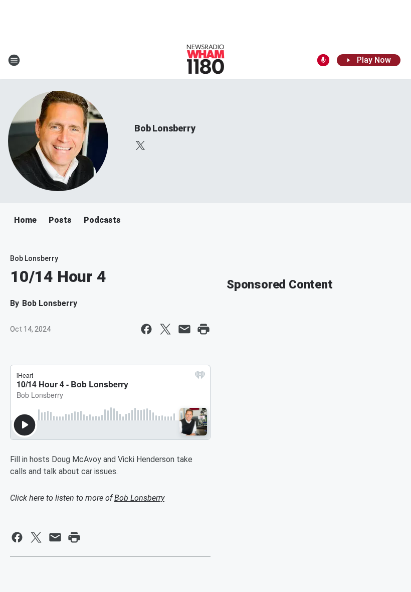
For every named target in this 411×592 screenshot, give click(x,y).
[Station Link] (205, 60)
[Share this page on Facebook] (146, 329)
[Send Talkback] (323, 60)
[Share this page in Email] (184, 329)
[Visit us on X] (140, 145)
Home (25, 220)
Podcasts (102, 220)
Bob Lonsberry (164, 128)
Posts (60, 220)
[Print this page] (203, 329)
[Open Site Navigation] (14, 60)
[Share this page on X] (165, 329)
